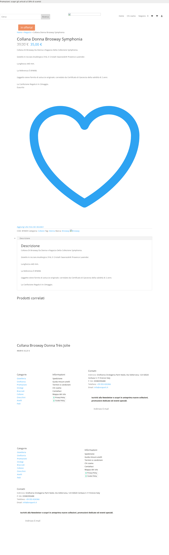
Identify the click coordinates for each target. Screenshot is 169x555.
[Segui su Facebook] (19, 415)
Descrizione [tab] (25, 238)
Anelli (19, 400)
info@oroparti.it (101, 387)
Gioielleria (21, 378)
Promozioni (22, 384)
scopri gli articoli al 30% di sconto (26, 1)
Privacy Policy (60, 397)
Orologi (20, 388)
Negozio (142, 16)
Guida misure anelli (61, 381)
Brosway (65, 231)
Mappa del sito (59, 394)
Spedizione (57, 378)
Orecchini (21, 397)
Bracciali (20, 391)
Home (121, 16)
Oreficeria (21, 381)
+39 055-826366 (104, 384)
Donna (52, 231)
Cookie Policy (60, 401)
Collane (41, 231)
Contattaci (57, 391)
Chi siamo (131, 16)
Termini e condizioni (62, 384)
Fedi (19, 403)
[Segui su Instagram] (24, 415)
